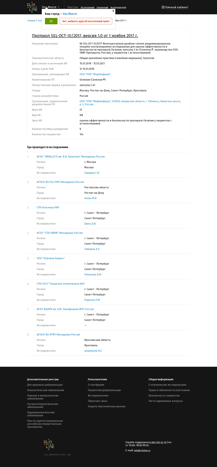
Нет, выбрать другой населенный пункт (86, 21)
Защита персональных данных (106, 406)
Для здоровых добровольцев (45, 384)
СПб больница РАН (48, 207)
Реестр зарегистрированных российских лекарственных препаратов (45, 423)
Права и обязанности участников (169, 390)
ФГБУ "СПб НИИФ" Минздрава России (60, 232)
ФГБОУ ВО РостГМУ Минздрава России (60, 182)
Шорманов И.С (93, 350)
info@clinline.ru (142, 450)
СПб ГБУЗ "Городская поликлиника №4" (61, 283)
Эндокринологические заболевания (41, 414)
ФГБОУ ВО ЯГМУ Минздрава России (58, 334)
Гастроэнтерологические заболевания (42, 405)
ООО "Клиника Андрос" (51, 258)
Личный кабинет (176, 7)
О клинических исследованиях (167, 384)
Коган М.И (90, 198)
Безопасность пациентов (164, 395)
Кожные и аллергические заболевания (42, 397)
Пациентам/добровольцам (104, 390)
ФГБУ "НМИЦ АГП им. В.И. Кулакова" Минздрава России (71, 156)
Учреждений (102, 7)
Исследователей (118, 7)
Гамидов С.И (91, 172)
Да (51, 21)
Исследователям (98, 395)
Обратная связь (97, 400)
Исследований (87, 7)
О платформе (96, 384)
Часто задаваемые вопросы (166, 400)
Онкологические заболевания (45, 390)
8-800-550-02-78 (157, 442)
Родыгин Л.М (92, 299)
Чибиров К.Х (91, 249)
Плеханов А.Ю (92, 274)
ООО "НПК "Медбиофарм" (95, 74)
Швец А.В (90, 223)
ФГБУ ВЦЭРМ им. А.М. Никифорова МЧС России (65, 309)
